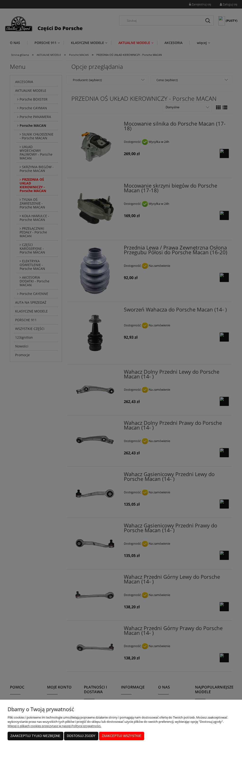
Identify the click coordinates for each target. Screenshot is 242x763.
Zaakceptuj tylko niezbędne (35, 736)
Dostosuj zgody (81, 736)
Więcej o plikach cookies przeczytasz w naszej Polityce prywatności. (54, 726)
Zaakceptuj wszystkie (121, 736)
